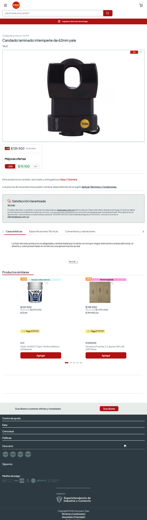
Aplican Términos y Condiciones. (99, 186)
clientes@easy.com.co (18, 216)
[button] (73, 21)
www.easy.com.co (66, 210)
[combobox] (57, 13)
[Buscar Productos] (107, 13)
